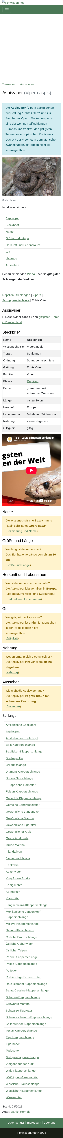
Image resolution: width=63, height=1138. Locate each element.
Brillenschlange (16, 764)
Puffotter (11, 970)
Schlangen (23, 295)
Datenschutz (15, 1122)
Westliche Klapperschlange (24, 1090)
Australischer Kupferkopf (22, 738)
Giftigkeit (12, 638)
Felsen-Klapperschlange (22, 791)
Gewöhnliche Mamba (20, 818)
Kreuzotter (12, 898)
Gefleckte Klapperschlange (23, 798)
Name (10, 231)
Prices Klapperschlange (21, 963)
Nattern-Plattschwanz (20, 930)
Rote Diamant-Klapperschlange (26, 983)
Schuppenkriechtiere (16, 300)
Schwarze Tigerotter (19, 1010)
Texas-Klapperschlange (21, 1030)
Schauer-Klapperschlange (23, 997)
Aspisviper (12, 218)
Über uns (49, 1122)
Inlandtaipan (14, 851)
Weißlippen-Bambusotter (22, 1077)
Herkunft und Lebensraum (23, 245)
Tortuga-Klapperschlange (22, 1057)
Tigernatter (13, 1044)
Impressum (33, 1122)
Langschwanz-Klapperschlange (27, 905)
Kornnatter (13, 891)
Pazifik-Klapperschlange (22, 957)
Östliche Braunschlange (21, 937)
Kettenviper (13, 871)
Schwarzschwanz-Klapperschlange (29, 1017)
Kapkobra (12, 865)
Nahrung (11, 258)
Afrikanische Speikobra (21, 724)
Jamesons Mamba (18, 858)
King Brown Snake (18, 878)
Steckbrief (12, 225)
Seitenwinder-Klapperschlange (26, 1023)
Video (31, 274)
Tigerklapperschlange (20, 1037)
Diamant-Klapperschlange (23, 771)
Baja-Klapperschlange (20, 744)
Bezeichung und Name (21, 531)
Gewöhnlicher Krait (18, 831)
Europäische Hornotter (20, 785)
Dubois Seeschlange (19, 778)
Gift (8, 251)
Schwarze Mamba (18, 1003)
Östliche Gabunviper (19, 943)
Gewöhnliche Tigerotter (21, 825)
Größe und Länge (17, 238)
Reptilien (8, 295)
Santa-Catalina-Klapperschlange (27, 990)
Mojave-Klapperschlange (22, 923)
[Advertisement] (31, 47)
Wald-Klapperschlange (21, 1070)
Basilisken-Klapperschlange (24, 751)
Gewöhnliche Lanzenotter (23, 811)
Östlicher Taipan (16, 950)
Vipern (37, 295)
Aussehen (12, 265)
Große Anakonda (17, 838)
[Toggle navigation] (6, 10)
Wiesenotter (14, 1097)
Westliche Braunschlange (22, 1084)
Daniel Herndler (21, 1111)
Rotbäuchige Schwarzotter (23, 977)
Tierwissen (9, 84)
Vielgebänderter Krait (19, 1063)
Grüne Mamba (15, 845)
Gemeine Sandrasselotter (22, 804)
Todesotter (13, 1050)
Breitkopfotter (14, 758)
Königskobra (14, 885)
